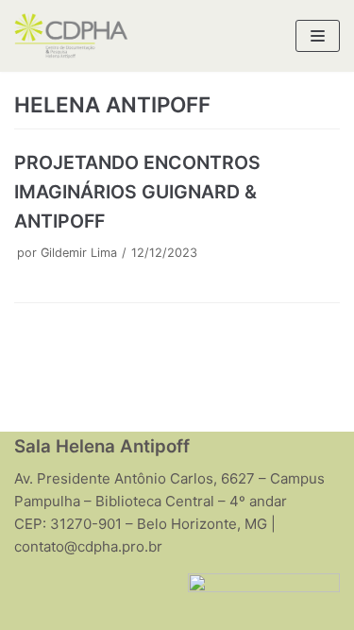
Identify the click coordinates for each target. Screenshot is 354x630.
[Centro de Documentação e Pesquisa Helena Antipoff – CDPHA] (70, 36)
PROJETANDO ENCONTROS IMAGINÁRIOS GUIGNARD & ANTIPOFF (137, 191)
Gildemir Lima (79, 253)
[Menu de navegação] (317, 36)
